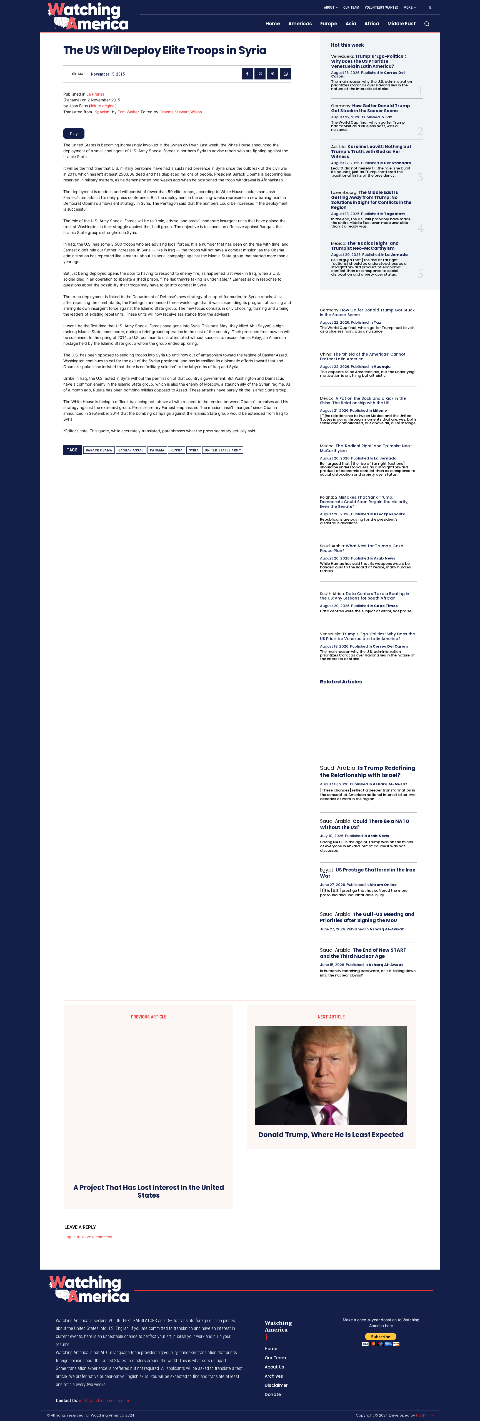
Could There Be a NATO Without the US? (364, 824)
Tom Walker (128, 111)
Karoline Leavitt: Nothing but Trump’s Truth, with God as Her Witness (371, 151)
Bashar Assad (131, 450)
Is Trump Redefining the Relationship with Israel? (367, 771)
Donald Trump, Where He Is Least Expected (331, 1135)
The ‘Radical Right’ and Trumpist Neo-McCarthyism (365, 245)
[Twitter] (430, 7)
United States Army (223, 450)
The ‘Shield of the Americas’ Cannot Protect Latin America (363, 356)
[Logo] (86, 16)
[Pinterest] (272, 73)
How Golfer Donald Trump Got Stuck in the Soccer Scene (370, 108)
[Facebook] (247, 73)
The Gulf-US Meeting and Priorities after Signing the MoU (367, 917)
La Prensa (95, 94)
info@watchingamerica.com (104, 1400)
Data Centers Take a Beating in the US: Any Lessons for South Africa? (364, 596)
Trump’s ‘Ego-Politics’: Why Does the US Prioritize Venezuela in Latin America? (368, 61)
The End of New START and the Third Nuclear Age (363, 953)
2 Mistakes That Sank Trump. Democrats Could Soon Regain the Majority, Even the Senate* (364, 502)
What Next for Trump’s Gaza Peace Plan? (361, 548)
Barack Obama (99, 450)
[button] (426, 23)
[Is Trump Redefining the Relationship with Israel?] (368, 725)
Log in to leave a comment (88, 1236)
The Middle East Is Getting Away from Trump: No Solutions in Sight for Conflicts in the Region (371, 199)
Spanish (102, 111)
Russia (177, 450)
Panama (157, 450)
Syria (194, 450)
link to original (102, 105)
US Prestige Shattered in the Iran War (368, 872)
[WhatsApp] (285, 73)
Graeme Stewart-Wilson (180, 111)
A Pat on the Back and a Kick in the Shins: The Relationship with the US (363, 401)
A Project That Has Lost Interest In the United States (148, 1192)
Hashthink (424, 1415)
